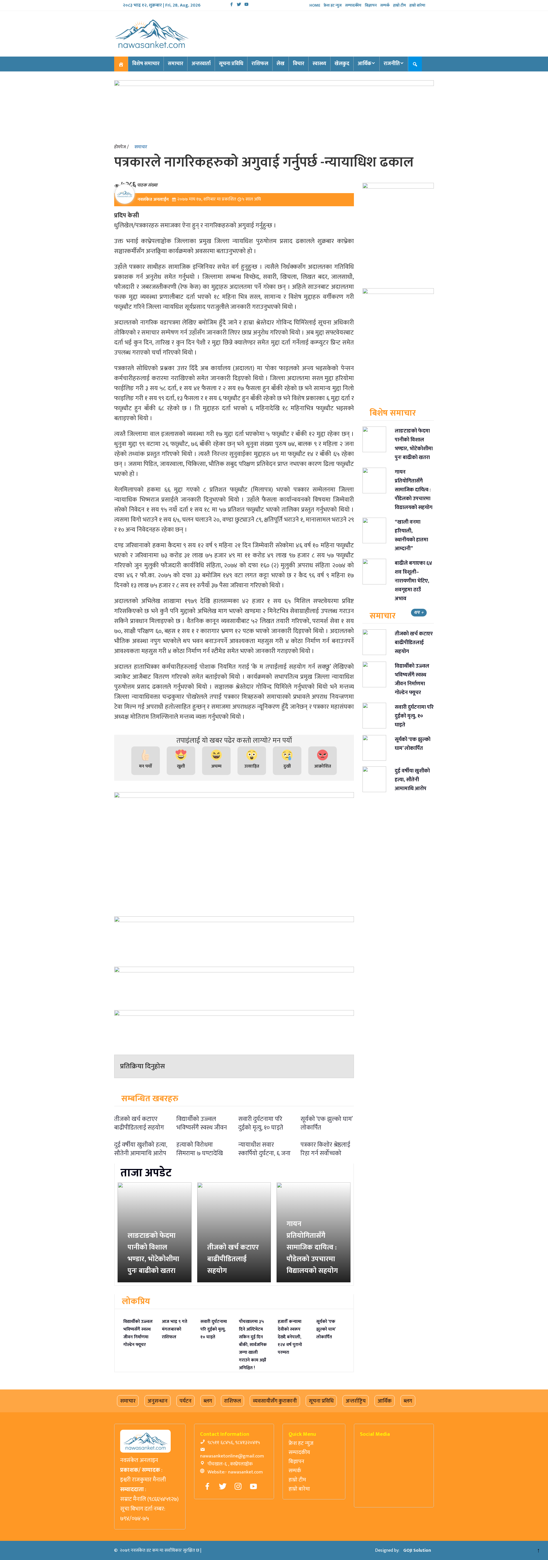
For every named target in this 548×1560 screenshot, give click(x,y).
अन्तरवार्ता (201, 63)
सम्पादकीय (353, 5)
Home (314, 5)
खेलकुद (342, 63)
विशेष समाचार (146, 63)
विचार (298, 63)
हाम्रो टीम (399, 5)
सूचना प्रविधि (231, 63)
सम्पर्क (385, 5)
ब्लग (208, 1400)
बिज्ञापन (371, 5)
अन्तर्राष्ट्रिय (356, 1400)
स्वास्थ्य (319, 63)
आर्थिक (364, 63)
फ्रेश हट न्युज (333, 5)
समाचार (175, 63)
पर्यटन (186, 1400)
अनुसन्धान (158, 1400)
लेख (281, 63)
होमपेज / (121, 147)
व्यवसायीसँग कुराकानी (275, 1400)
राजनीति (392, 63)
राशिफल (259, 63)
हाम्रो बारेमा (417, 5)
